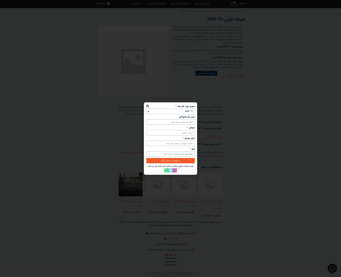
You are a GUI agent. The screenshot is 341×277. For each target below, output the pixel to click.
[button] (148, 106)
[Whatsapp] (166, 170)
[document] (170, 138)
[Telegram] (170, 170)
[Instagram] (175, 170)
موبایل (191, 127)
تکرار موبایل (189, 138)
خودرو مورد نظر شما (186, 106)
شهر (193, 149)
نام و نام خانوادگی (187, 117)
